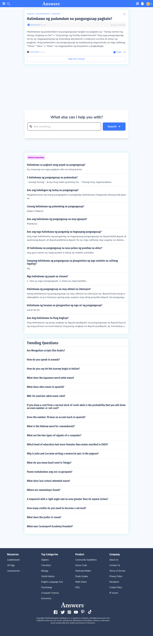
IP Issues (113, 593)
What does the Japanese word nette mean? (50, 377)
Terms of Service (117, 570)
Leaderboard (13, 559)
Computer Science (50, 593)
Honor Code (81, 565)
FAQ (77, 587)
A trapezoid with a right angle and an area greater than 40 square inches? (67, 499)
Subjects (30, 14)
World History (48, 576)
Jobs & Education (43, 14)
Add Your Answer (76, 59)
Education (56, 14)
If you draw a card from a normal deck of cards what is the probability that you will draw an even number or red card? (76, 406)
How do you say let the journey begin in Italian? (53, 368)
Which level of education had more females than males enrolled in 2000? (67, 444)
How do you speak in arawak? (43, 359)
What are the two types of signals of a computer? (54, 435)
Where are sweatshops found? (43, 490)
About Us (113, 559)
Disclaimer (114, 582)
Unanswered (13, 570)
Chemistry (46, 565)
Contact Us (114, 565)
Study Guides (81, 576)
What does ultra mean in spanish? (45, 387)
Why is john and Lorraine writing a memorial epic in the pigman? (63, 453)
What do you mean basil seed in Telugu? (49, 462)
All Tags (11, 565)
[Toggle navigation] (3, 3)
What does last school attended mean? (48, 481)
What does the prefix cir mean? (44, 517)
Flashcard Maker (83, 570)
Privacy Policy (115, 576)
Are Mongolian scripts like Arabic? (46, 350)
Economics (46, 598)
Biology (44, 570)
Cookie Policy (115, 587)
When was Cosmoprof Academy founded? (50, 526)
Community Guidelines (86, 559)
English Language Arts (52, 582)
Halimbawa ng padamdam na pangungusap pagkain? (69, 18)
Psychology (46, 587)
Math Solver (81, 582)
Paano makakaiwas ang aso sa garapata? (49, 471)
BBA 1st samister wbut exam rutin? (46, 396)
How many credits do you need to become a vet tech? (56, 508)
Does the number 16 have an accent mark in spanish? (56, 417)
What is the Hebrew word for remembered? (51, 426)
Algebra (45, 559)
